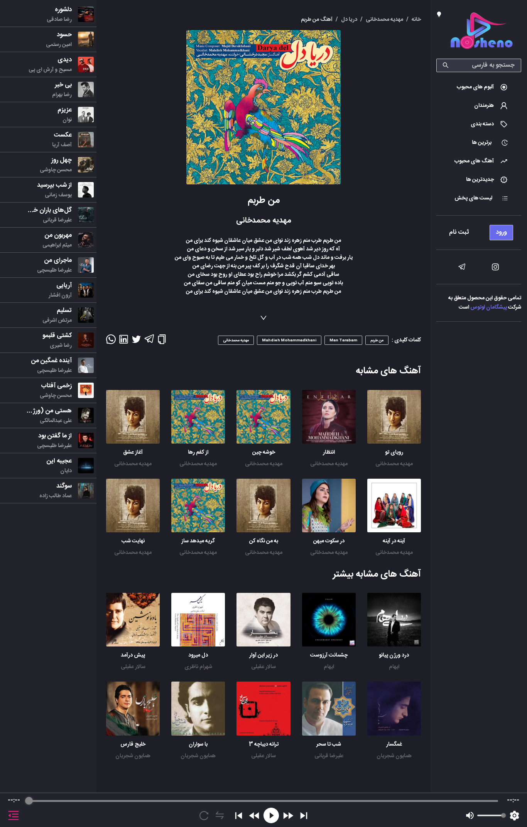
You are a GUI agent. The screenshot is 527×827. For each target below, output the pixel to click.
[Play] (271, 815)
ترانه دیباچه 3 (264, 744)
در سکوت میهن (329, 541)
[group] (263, 810)
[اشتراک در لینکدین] (123, 341)
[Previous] (238, 815)
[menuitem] (479, 87)
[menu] (478, 230)
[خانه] (481, 32)
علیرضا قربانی (328, 756)
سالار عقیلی (263, 667)
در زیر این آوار (263, 655)
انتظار (329, 452)
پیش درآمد (133, 655)
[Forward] (288, 815)
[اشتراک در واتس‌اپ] (111, 341)
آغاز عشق (133, 452)
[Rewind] (254, 815)
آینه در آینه (394, 541)
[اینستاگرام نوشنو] (495, 267)
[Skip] (304, 815)
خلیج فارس (132, 744)
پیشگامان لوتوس (488, 307)
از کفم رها (198, 452)
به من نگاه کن (263, 541)
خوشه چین (263, 452)
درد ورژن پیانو (394, 655)
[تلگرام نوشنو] (461, 267)
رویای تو (394, 452)
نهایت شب (133, 541)
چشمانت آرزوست (329, 655)
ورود (501, 232)
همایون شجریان (394, 756)
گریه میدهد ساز (198, 541)
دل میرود (198, 655)
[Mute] (470, 815)
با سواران (198, 744)
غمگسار (394, 744)
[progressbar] (263, 801)
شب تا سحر (328, 744)
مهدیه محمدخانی (394, 464)
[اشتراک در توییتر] (136, 341)
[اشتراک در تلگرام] (149, 342)
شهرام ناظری (198, 667)
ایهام (394, 667)
